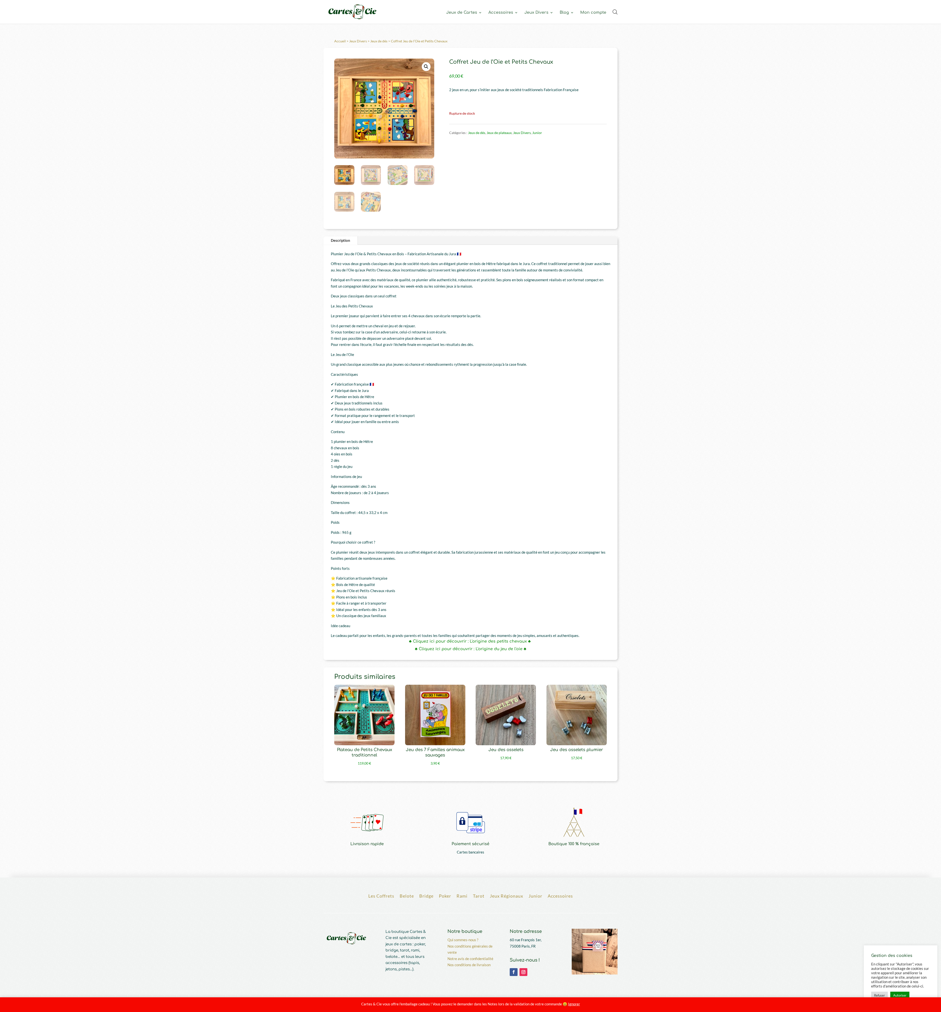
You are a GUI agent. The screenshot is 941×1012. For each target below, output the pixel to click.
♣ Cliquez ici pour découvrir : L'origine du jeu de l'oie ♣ (470, 649)
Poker (445, 895)
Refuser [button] (879, 995)
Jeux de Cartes (461, 13)
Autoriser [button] (899, 995)
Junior (537, 133)
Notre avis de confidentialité (470, 958)
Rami (462, 895)
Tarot (478, 895)
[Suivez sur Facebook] (514, 972)
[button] (426, 66)
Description (340, 240)
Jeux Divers (536, 13)
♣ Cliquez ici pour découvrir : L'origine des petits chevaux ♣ (470, 641)
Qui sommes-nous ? (462, 940)
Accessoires (500, 13)
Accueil (340, 41)
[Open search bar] (615, 12)
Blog (564, 13)
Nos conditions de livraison (469, 965)
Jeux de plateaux (499, 133)
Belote (407, 895)
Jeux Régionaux (506, 895)
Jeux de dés (378, 41)
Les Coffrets (381, 895)
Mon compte (593, 13)
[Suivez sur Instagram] (523, 972)
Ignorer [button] (574, 1004)
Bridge (426, 895)
